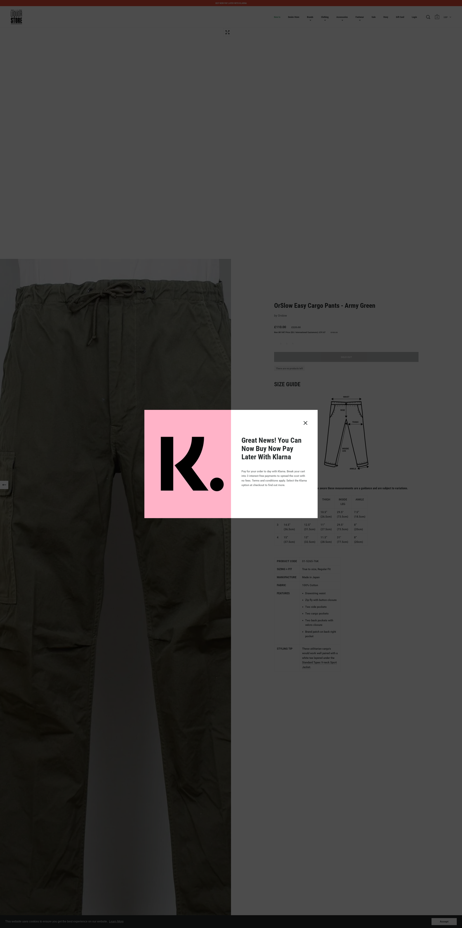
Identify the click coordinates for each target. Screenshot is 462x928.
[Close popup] (305, 423)
